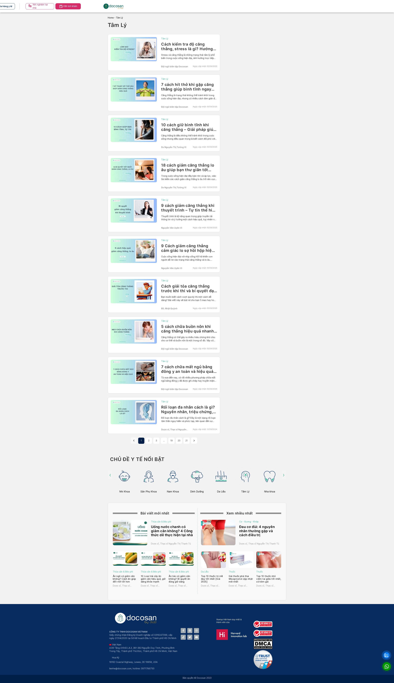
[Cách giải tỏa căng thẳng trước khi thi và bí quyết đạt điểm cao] (134, 291)
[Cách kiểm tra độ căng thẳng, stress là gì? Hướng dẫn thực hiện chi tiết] (134, 49)
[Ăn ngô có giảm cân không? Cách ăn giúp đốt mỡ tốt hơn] (125, 558)
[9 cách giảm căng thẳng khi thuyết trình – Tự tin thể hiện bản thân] (134, 210)
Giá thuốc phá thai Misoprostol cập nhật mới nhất (241, 579)
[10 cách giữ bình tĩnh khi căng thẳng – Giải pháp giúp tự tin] (134, 130)
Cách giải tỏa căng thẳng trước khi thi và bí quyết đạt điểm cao (188, 291)
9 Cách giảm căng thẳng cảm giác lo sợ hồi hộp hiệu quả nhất (187, 250)
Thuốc (232, 571)
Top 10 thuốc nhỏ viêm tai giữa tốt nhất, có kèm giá (268, 579)
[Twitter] (189, 637)
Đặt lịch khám (70, 6)
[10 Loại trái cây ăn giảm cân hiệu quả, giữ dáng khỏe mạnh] (153, 558)
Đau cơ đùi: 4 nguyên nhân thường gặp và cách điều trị (257, 531)
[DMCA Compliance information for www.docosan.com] (264, 648)
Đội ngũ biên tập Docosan (174, 66)
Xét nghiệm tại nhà (40, 6)
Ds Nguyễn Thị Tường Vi (173, 147)
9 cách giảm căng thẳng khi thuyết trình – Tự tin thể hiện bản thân (189, 210)
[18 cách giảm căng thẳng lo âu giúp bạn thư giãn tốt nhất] (134, 170)
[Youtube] (196, 637)
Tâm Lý (164, 38)
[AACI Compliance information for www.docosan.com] (264, 668)
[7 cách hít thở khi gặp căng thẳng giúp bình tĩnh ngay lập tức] (134, 89)
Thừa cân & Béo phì (161, 521)
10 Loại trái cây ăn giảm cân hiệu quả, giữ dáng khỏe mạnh (153, 579)
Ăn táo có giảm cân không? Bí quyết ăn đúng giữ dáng (179, 579)
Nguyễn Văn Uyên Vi (171, 227)
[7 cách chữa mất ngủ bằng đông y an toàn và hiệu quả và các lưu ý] (134, 372)
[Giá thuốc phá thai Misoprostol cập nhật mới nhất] (241, 559)
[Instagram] (196, 630)
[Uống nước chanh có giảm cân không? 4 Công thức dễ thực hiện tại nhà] (130, 532)
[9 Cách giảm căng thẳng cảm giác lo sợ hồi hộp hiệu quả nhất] (134, 251)
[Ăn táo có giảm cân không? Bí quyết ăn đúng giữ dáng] (181, 558)
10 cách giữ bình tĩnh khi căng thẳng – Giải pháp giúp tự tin (188, 129)
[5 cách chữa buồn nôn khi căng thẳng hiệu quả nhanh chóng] (134, 331)
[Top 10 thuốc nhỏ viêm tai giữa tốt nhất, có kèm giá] (268, 559)
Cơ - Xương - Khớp (249, 521)
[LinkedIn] (189, 630)
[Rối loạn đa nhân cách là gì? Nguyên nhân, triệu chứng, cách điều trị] (134, 412)
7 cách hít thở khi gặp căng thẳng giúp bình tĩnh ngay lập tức (187, 89)
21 (186, 440)
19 (171, 440)
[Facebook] (183, 630)
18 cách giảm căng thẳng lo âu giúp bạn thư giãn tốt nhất (187, 170)
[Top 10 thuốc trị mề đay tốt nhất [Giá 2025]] (213, 559)
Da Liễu (205, 571)
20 (179, 440)
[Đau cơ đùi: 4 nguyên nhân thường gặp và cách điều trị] (218, 532)
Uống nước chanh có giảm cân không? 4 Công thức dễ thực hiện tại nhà (172, 531)
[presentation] (110, 475)
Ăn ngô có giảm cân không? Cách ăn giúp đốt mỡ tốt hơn (124, 579)
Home (111, 17)
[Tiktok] (183, 637)
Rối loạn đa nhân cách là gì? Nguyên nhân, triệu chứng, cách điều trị (188, 412)
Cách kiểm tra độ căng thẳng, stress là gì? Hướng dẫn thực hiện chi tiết (187, 49)
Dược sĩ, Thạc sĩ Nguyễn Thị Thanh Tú (171, 543)
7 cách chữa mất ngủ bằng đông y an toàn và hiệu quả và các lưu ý (187, 371)
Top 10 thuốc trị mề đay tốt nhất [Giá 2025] (212, 579)
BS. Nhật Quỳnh (169, 308)
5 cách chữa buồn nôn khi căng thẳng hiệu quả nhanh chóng (187, 331)
